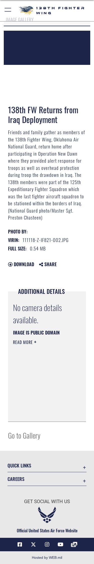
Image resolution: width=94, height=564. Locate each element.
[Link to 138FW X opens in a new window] (33, 544)
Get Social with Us (47, 501)
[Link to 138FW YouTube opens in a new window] (60, 544)
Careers (16, 478)
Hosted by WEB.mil (47, 558)
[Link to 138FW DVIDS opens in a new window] (74, 544)
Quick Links (19, 465)
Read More (23, 342)
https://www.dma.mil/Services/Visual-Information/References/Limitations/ (43, 412)
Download (23, 264)
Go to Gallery (24, 435)
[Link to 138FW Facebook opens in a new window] (20, 544)
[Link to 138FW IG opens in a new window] (47, 544)
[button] (8, 10)
